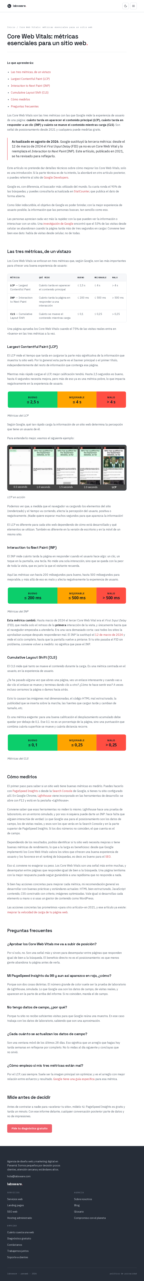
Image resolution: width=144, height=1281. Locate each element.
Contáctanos (14, 1244)
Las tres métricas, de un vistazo (31, 72)
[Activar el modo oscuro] (125, 6)
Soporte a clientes (17, 1257)
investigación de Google (58, 223)
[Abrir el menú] (133, 6)
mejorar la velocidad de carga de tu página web (37, 912)
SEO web (12, 1211)
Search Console (62, 791)
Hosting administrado (19, 1218)
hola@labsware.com (19, 1176)
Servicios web (15, 1199)
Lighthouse (44, 795)
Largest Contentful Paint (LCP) (30, 79)
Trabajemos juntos (18, 1251)
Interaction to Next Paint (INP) (30, 85)
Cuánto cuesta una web (20, 1232)
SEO (108, 856)
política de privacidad (123, 1273)
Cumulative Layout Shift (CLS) (29, 92)
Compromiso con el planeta (90, 1218)
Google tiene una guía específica (74, 1079)
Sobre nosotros (83, 1199)
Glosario (79, 1211)
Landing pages (15, 1205)
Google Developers (56, 177)
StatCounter (81, 191)
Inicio (11, 27)
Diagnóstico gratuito (19, 1238)
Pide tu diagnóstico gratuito (30, 1128)
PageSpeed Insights (25, 791)
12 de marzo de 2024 (109, 634)
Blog (77, 1205)
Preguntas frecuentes (25, 106)
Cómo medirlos (20, 99)
